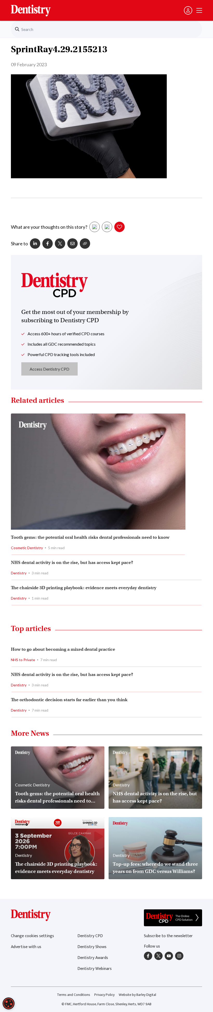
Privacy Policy (104, 995)
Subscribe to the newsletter (168, 935)
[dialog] (9, 1003)
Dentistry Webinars (94, 968)
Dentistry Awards (92, 957)
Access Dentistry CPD (49, 368)
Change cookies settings (32, 935)
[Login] (188, 10)
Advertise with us (26, 946)
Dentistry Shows (91, 946)
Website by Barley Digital (137, 995)
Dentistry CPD (90, 935)
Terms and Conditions (73, 995)
